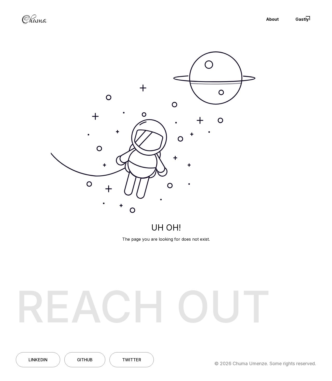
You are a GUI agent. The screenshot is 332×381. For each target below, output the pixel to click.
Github (85, 359)
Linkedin (38, 359)
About (272, 19)
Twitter (131, 359)
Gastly (302, 19)
